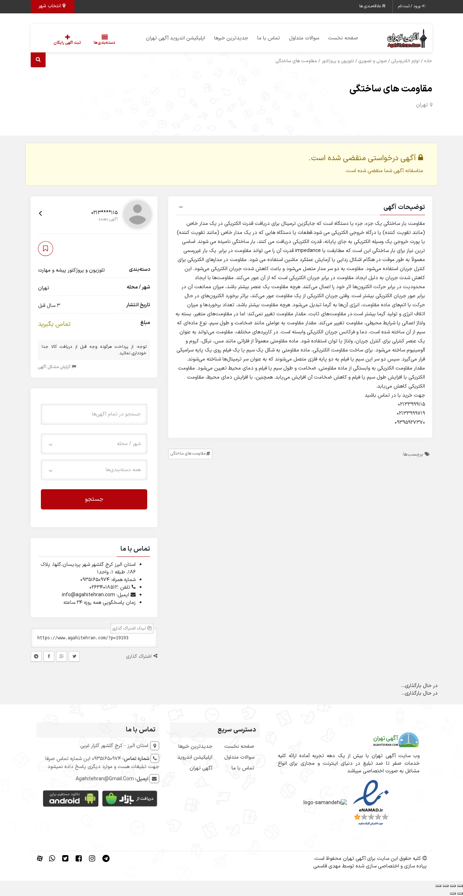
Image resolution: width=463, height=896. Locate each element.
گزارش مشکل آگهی (55, 366)
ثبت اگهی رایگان (67, 43)
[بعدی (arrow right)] (453, 893)
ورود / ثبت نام (410, 6)
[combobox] (94, 443)
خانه (428, 61)
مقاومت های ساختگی (390, 89)
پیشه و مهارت (52, 270)
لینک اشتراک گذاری (129, 628)
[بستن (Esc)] (438, 886)
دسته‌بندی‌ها (104, 43)
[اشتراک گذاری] (446, 886)
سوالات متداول (304, 38)
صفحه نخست (343, 38)
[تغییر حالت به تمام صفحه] (453, 886)
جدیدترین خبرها (231, 38)
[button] (300, 208)
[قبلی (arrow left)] (460, 893)
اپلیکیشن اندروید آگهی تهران (175, 38)
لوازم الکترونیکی (405, 61)
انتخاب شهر (50, 6)
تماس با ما (268, 38)
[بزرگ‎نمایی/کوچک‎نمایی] (460, 886)
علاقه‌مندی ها (370, 6)
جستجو (94, 499)
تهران (422, 105)
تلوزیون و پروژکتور (338, 61)
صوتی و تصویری (372, 61)
